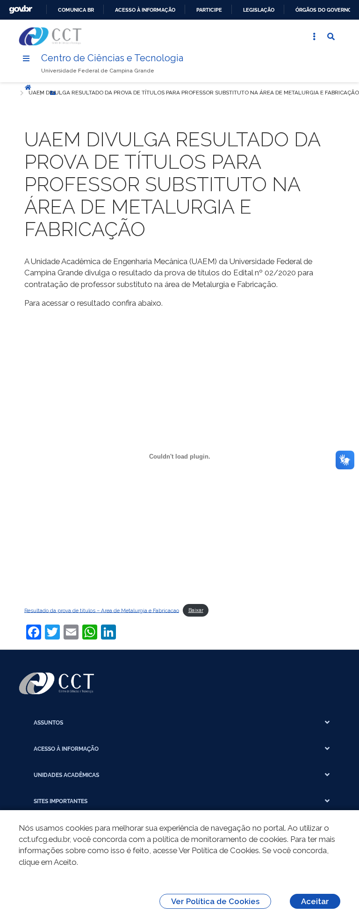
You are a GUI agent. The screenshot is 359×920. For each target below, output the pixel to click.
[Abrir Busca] (331, 36)
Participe (209, 10)
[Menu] (26, 58)
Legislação (258, 10)
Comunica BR (76, 10)
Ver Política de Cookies (215, 901)
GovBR (20, 9)
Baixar (195, 610)
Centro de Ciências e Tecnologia (112, 58)
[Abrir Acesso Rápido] (314, 36)
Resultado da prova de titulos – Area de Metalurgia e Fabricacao (101, 610)
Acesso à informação (145, 10)
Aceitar (315, 901)
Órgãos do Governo (323, 10)
